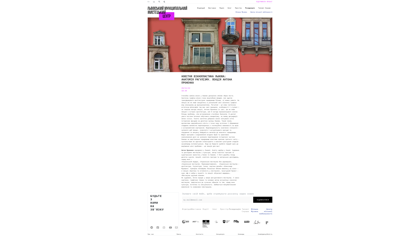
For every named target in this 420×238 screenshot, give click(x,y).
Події (222, 8)
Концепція (220, 234)
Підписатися (263, 200)
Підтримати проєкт (264, 2)
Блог (230, 8)
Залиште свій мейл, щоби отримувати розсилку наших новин (218, 193)
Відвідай (201, 8)
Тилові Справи (264, 8)
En (149, 2)
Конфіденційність (265, 234)
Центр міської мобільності (261, 12)
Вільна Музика (241, 12)
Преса (179, 234)
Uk (154, 2)
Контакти (199, 234)
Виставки (212, 8)
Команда (241, 234)
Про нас (151, 234)
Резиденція (250, 8)
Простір (238, 8)
